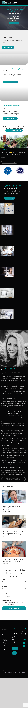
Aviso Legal (12, 674)
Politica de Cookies (20, 674)
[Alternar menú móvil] (25, 2)
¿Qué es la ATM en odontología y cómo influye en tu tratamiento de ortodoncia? (13, 507)
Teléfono (5, 586)
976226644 (20, 570)
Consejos (5, 537)
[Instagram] (24, 646)
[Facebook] (24, 643)
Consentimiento (7, 600)
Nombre (4, 579)
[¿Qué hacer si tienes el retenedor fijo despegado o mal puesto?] (14, 549)
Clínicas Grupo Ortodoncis (4, 649)
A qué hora (5, 593)
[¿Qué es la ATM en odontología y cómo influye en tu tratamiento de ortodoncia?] (14, 496)
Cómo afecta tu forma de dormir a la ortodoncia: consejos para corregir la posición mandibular (13, 533)
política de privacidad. (8, 604)
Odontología (6, 511)
